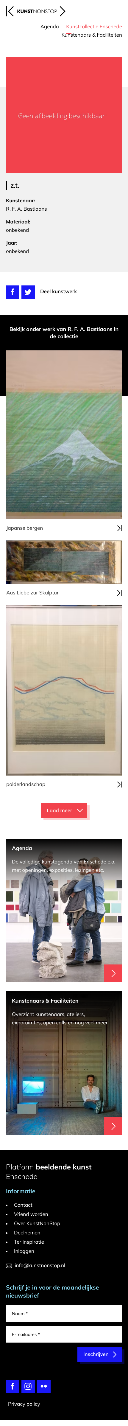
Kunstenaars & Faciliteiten (91, 35)
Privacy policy (24, 1404)
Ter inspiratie (29, 1242)
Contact (23, 1205)
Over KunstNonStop (37, 1223)
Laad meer (59, 810)
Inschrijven (96, 1354)
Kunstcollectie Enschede (94, 27)
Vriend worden (31, 1214)
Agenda (49, 27)
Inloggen (24, 1251)
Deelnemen (27, 1233)
